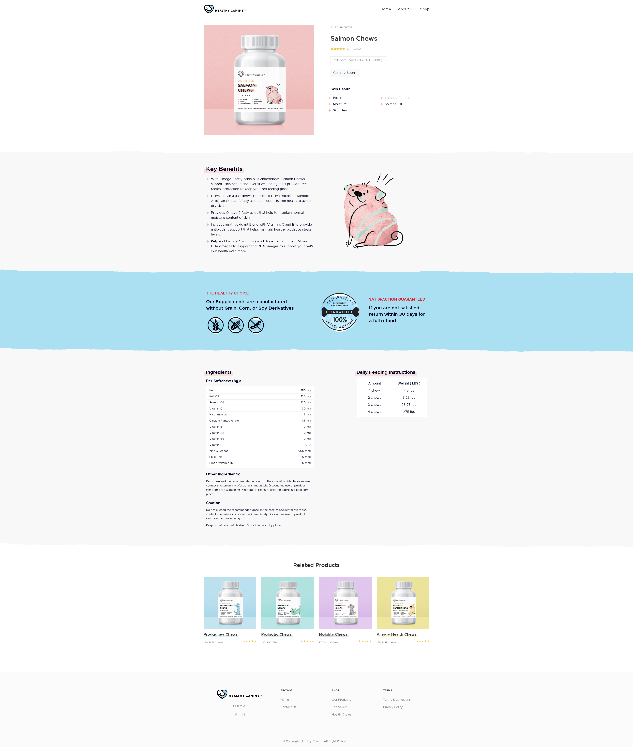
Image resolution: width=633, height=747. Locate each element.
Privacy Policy (393, 707)
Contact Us (288, 707)
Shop (424, 9)
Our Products (341, 700)
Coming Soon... (345, 73)
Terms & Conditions (397, 700)
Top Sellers (339, 707)
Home (385, 9)
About (404, 9)
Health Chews (342, 27)
